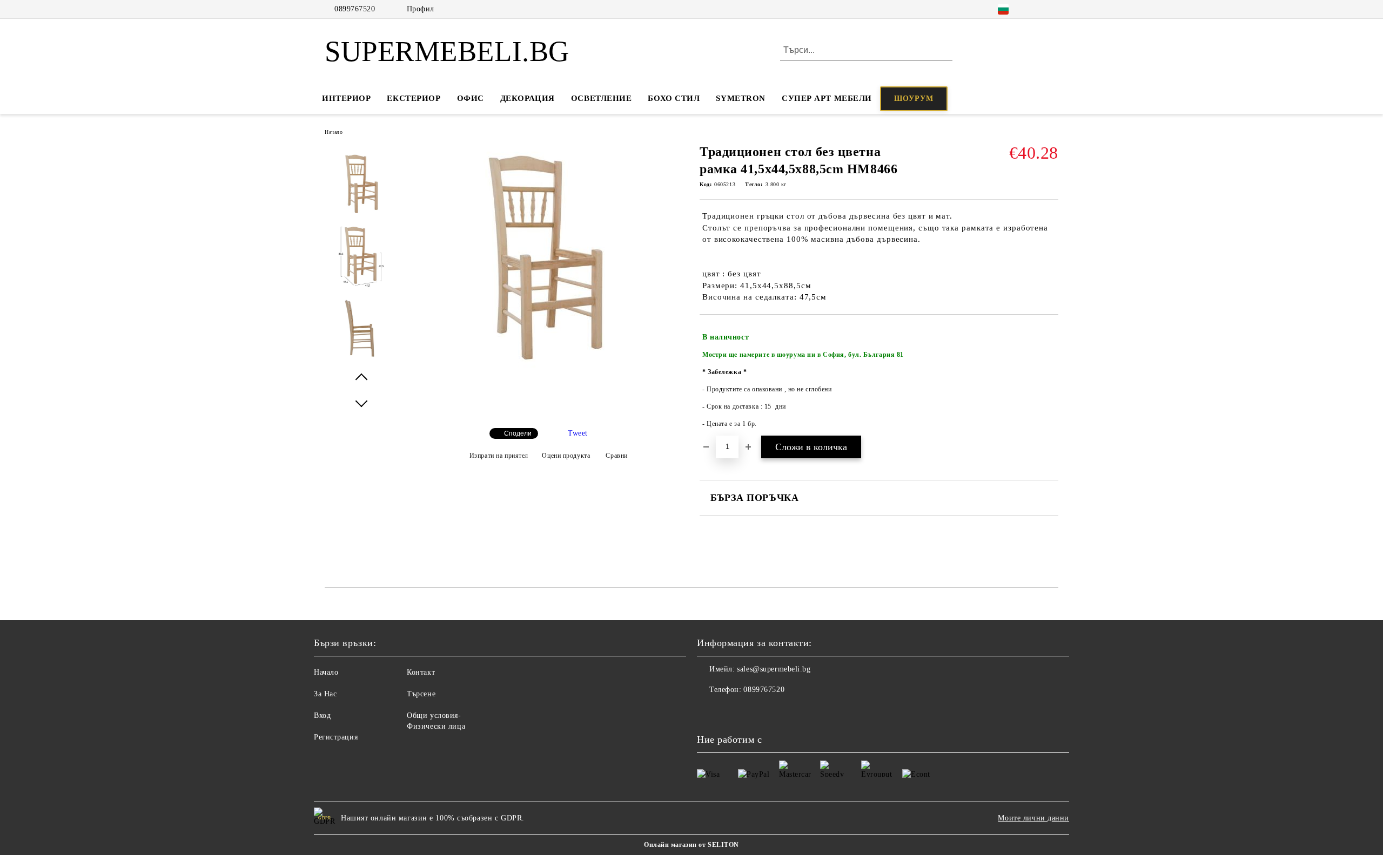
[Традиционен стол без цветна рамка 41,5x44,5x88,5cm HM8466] (545, 367)
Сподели (518, 433)
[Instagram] (1036, 9)
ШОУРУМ (914, 98)
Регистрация (336, 737)
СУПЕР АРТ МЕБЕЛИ (827, 98)
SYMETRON (740, 98)
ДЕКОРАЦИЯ (527, 98)
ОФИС (470, 98)
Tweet (578, 433)
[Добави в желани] (1050, 380)
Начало (334, 132)
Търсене (421, 694)
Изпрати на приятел (498, 455)
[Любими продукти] (1031, 51)
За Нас (325, 694)
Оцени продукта (566, 455)
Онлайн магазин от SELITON (691, 845)
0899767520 (354, 9)
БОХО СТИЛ (674, 98)
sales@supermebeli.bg (773, 669)
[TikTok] (1052, 9)
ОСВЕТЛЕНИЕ (601, 98)
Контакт (421, 672)
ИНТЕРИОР (346, 98)
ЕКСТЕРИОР (413, 98)
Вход (322, 715)
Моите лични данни (1033, 818)
